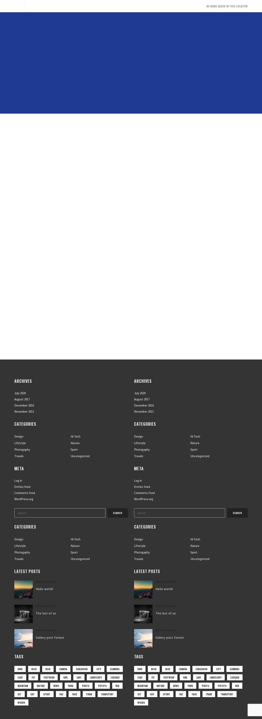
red (117, 686)
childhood (82, 669)
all (33, 136)
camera (63, 669)
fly (33, 677)
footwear (49, 677)
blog (34, 669)
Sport (74, 449)
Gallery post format (50, 637)
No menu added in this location (227, 6)
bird (20, 669)
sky (32, 694)
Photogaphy (22, 449)
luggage (115, 677)
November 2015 (24, 411)
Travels (19, 456)
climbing (115, 669)
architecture (61, 136)
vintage (226, 136)
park (70, 686)
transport (107, 694)
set (19, 694)
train (89, 694)
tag (61, 694)
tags (74, 694)
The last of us (46, 613)
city (98, 669)
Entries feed (22, 487)
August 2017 (22, 399)
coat (20, 677)
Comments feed (24, 493)
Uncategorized (80, 456)
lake (79, 677)
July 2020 (20, 393)
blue (47, 669)
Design (18, 436)
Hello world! (44, 589)
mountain (23, 686)
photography (160, 136)
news (56, 686)
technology (195, 136)
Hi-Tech (75, 436)
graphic (93, 136)
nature (41, 686)
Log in (18, 481)
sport (46, 694)
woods (21, 702)
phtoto (102, 686)
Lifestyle (20, 443)
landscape (96, 677)
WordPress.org (23, 499)
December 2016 (24, 405)
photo (85, 686)
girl (65, 677)
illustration (124, 136)
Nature (75, 443)
